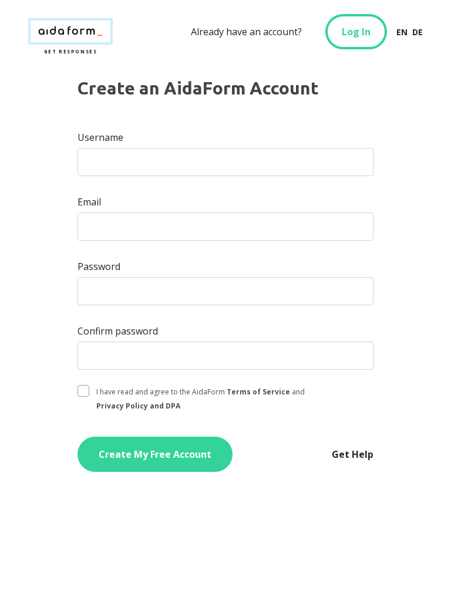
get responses (70, 31)
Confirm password (118, 331)
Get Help (352, 454)
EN (402, 32)
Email (89, 201)
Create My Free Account (155, 454)
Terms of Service (258, 392)
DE (417, 32)
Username (100, 137)
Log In (356, 31)
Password (99, 266)
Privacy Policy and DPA (138, 406)
